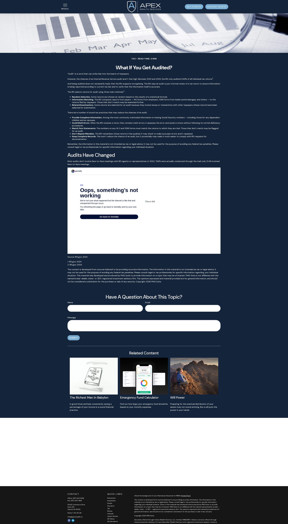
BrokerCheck (186, 496)
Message (72, 317)
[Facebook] (69, 520)
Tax (108, 508)
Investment (111, 501)
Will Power (177, 397)
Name (70, 302)
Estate (109, 503)
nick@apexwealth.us (75, 517)
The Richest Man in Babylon (89, 397)
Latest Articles (112, 516)
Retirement (111, 498)
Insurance (110, 506)
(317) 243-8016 (78, 498)
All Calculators (112, 521)
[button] (194, 6)
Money (109, 511)
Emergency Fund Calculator (139, 397)
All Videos (111, 519)
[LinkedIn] (72, 520)
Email (147, 302)
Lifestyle (110, 514)
